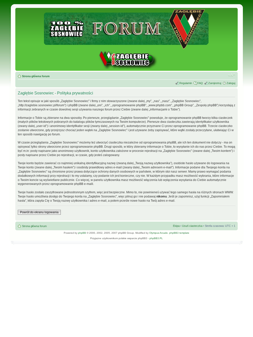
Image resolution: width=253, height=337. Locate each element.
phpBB (82, 232)
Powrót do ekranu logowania (39, 212)
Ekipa (176, 225)
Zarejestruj (214, 83)
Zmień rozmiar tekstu (231, 75)
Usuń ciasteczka (192, 225)
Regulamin (185, 83)
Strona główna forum (36, 76)
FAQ (200, 83)
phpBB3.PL (156, 238)
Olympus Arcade (158, 232)
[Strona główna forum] (126, 47)
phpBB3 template (179, 232)
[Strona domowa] (126, 68)
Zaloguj (231, 83)
